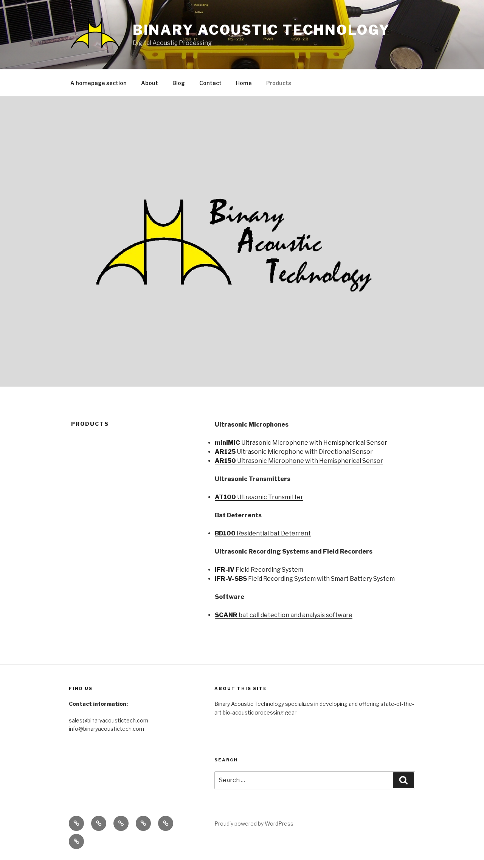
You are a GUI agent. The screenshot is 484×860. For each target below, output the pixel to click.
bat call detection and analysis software (283, 615)
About (149, 83)
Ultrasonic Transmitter (259, 497)
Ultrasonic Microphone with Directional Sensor (294, 451)
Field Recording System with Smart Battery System (305, 578)
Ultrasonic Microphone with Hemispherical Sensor (301, 442)
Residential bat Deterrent (263, 533)
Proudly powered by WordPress (253, 823)
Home (244, 83)
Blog (178, 83)
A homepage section (98, 83)
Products (278, 83)
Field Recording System (259, 569)
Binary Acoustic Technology (261, 30)
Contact (210, 83)
